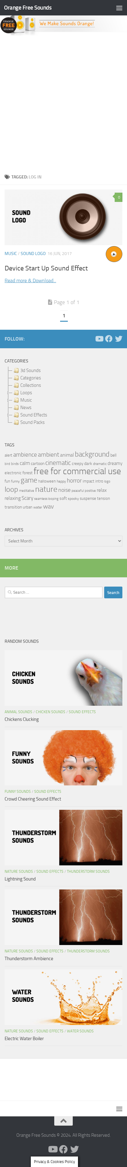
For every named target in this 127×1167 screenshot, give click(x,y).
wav (48, 506)
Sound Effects (82, 712)
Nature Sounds (19, 871)
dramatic (100, 464)
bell (113, 455)
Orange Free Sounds (27, 7)
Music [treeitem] (26, 400)
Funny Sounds (18, 791)
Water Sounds (80, 1031)
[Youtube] (99, 338)
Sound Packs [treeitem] (32, 422)
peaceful (78, 490)
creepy (77, 463)
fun (7, 481)
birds (15, 464)
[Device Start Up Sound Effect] (63, 217)
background (92, 454)
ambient (48, 454)
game (29, 480)
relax (102, 490)
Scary (27, 498)
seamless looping (46, 499)
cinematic (58, 463)
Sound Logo (33, 253)
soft (63, 498)
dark (88, 463)
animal (67, 455)
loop (11, 489)
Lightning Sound (20, 879)
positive (90, 491)
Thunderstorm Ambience (29, 958)
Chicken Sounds (50, 712)
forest (28, 473)
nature (46, 489)
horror (74, 480)
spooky (73, 498)
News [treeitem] (25, 407)
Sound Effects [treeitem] (33, 415)
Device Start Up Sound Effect (46, 268)
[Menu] (119, 7)
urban (27, 507)
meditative (26, 491)
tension (103, 498)
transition (13, 507)
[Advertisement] (63, 103)
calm (25, 463)
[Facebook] (109, 338)
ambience (25, 454)
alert (8, 455)
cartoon (37, 463)
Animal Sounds (18, 712)
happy (61, 481)
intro (99, 481)
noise (64, 490)
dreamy (115, 463)
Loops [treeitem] (26, 392)
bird (7, 464)
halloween (47, 481)
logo (107, 481)
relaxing (13, 498)
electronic (13, 473)
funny (15, 481)
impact (88, 481)
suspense (88, 498)
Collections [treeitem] (30, 385)
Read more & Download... (30, 280)
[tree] (63, 396)
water (37, 507)
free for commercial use (77, 471)
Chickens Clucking (22, 719)
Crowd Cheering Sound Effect (33, 799)
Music (11, 253)
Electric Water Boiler (24, 1038)
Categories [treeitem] (30, 378)
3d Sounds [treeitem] (30, 370)
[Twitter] (118, 338)
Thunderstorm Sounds (88, 871)
